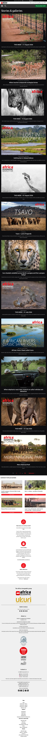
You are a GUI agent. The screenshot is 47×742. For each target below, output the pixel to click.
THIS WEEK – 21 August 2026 (23, 45)
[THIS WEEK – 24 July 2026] (23, 412)
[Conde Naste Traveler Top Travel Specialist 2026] (23, 654)
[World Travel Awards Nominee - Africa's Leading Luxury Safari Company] (23, 645)
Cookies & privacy (23, 736)
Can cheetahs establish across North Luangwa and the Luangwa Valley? (23, 274)
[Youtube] (23, 690)
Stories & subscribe (23, 718)
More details (12, 494)
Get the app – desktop (23, 706)
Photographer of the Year (23, 724)
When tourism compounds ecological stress (23, 82)
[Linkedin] (28, 690)
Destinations (23, 462)
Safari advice (23, 714)
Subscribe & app (23, 720)
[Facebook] (19, 690)
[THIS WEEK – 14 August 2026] (22, 102)
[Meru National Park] (23, 448)
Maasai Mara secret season (8, 509)
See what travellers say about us (23, 559)
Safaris (23, 709)
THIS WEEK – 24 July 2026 (23, 429)
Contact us (23, 733)
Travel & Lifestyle (21, 156)
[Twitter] (21, 690)
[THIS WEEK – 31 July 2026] (23, 295)
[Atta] (23, 664)
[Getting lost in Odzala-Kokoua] (23, 140)
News (29, 271)
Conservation (23, 723)
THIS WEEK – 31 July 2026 (23, 312)
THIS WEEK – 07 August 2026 (23, 195)
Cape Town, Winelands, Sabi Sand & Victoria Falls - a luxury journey (34, 509)
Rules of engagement (23, 727)
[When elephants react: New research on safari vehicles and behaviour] (23, 372)
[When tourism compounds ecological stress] (23, 65)
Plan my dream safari (41, 5)
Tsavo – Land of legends (23, 234)
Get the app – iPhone (23, 703)
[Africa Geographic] (4, 2)
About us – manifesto (23, 732)
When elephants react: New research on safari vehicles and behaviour (23, 390)
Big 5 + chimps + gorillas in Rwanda (33, 491)
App (23, 700)
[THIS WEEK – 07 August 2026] (23, 178)
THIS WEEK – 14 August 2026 (22, 119)
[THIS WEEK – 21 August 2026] (23, 28)
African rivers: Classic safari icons (23, 350)
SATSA (22, 554)
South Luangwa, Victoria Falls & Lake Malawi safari (10, 492)
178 (25, 473)
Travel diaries (26, 156)
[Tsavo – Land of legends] (23, 216)
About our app (23, 707)
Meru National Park (23, 464)
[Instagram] (26, 690)
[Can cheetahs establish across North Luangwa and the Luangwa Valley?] (23, 255)
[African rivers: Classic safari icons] (22, 333)
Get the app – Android (23, 705)
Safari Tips (19, 348)
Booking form (23, 715)
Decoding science (21, 80)
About (23, 728)
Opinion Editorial (23, 42)
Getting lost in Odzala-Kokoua (23, 158)
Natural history (26, 80)
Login (23, 702)
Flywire (17, 551)
